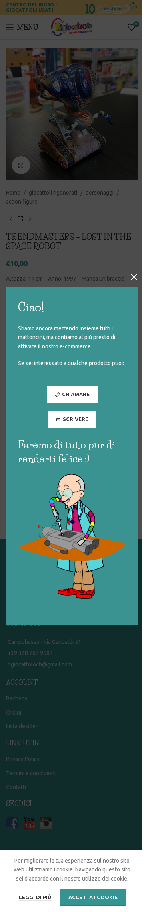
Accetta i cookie (93, 897)
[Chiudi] (134, 277)
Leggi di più (35, 897)
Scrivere (75, 419)
